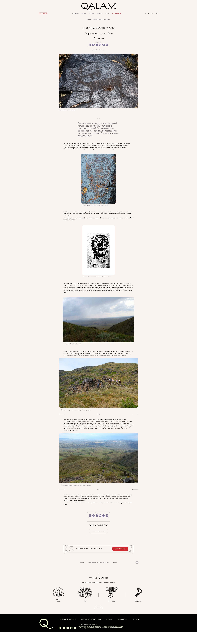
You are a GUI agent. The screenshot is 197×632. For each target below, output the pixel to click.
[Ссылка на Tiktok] (71, 628)
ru (149, 13)
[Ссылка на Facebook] (64, 628)
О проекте (109, 619)
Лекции (84, 13)
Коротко (99, 13)
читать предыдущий (93, 562)
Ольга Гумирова (100, 49)
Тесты (107, 13)
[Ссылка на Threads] (75, 628)
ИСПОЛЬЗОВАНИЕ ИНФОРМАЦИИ (67, 619)
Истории (91, 13)
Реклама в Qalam (122, 619)
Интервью (75, 13)
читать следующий (104, 562)
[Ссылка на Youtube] (67, 628)
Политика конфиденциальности (91, 619)
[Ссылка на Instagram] (60, 628)
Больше (98, 608)
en (152, 13)
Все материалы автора (98, 531)
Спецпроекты (116, 13)
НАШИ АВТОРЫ (136, 619)
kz (146, 13)
